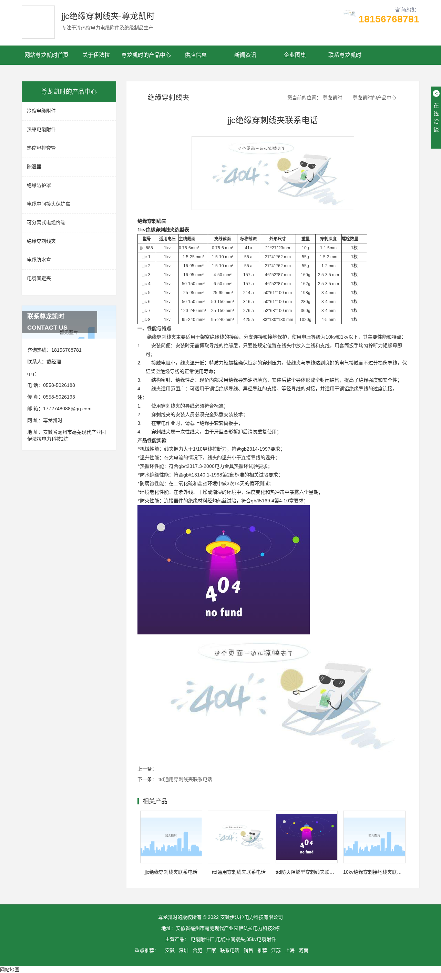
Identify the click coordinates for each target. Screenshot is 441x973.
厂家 (211, 950)
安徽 (170, 950)
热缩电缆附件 (41, 129)
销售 (248, 950)
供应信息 (196, 55)
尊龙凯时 (52, 420)
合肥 (197, 950)
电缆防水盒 (39, 259)
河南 (303, 950)
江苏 (276, 950)
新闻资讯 (245, 55)
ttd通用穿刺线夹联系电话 (185, 779)
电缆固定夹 (39, 278)
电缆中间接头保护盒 (48, 204)
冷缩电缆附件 (41, 110)
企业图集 (295, 55)
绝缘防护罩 (39, 185)
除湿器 (34, 166)
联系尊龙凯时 (344, 55)
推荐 (262, 950)
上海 (290, 950)
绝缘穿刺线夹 (41, 241)
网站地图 (9, 969)
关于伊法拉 (96, 55)
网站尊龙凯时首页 (46, 55)
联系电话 (229, 950)
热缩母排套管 (41, 148)
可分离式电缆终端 (46, 222)
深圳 (183, 950)
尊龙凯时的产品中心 (146, 55)
